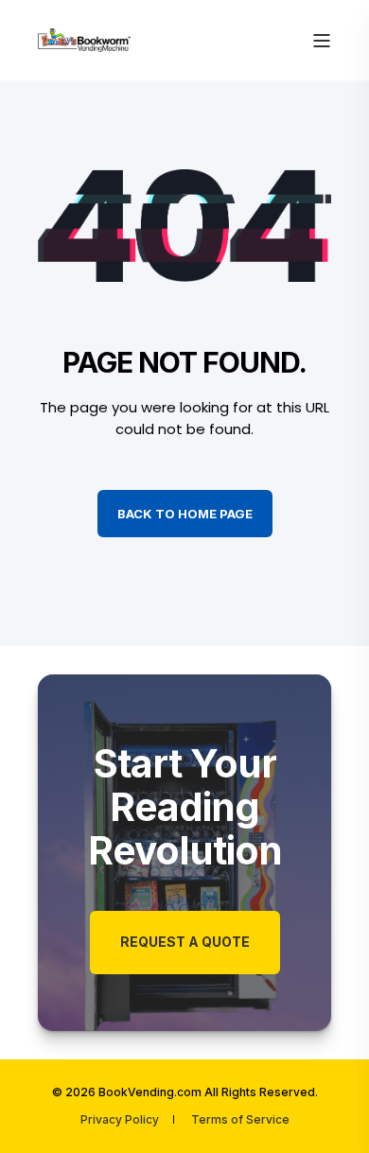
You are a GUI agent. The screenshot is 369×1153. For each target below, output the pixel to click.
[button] (331, 1115)
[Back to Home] (85, 39)
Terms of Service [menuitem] (240, 1119)
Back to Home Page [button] (185, 513)
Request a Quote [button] (185, 942)
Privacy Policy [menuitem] (119, 1119)
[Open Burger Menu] (322, 41)
